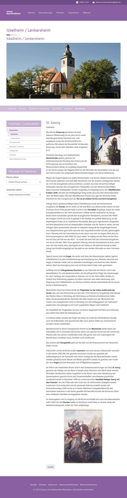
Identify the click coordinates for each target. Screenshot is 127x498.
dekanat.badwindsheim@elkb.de (108, 2)
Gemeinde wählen (14, 190)
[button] (52, 436)
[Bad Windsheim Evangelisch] (13, 13)
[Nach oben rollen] (122, 493)
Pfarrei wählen (12, 177)
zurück (50, 467)
